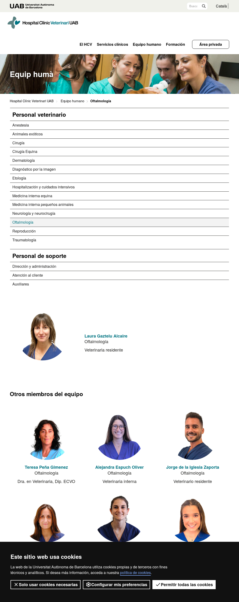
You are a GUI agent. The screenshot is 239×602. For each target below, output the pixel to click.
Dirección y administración (34, 266)
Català (221, 6)
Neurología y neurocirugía (33, 213)
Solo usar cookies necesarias (48, 584)
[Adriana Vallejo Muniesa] (119, 516)
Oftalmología (22, 222)
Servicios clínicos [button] (112, 44)
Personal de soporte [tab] (39, 256)
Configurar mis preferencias (119, 584)
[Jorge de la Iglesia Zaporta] (192, 434)
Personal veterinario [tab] (39, 114)
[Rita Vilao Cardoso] (192, 516)
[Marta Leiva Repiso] (46, 516)
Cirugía (18, 142)
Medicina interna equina (32, 195)
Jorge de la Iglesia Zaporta (192, 467)
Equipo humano (72, 100)
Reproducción (24, 231)
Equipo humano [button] (147, 44)
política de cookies (135, 572)
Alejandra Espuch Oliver (119, 467)
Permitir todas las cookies (187, 584)
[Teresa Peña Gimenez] (46, 434)
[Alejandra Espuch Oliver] (119, 434)
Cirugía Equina (24, 151)
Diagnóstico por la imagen (34, 169)
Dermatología (23, 160)
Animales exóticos (27, 134)
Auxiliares (20, 284)
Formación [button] (175, 44)
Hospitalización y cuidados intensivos (43, 187)
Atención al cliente (27, 275)
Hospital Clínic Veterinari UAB (32, 100)
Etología (19, 178)
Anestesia (20, 125)
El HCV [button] (86, 44)
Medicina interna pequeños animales (43, 204)
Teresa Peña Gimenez (46, 467)
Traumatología (24, 240)
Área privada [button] (210, 44)
